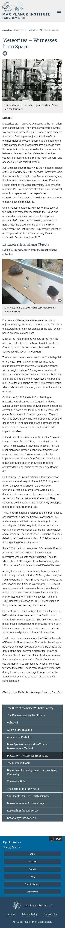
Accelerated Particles (19, 737)
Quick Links (11, 842)
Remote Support (32, 884)
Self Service (32, 892)
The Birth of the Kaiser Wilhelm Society (30, 708)
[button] (60, 98)
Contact (32, 869)
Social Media (12, 847)
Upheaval (12, 722)
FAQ (32, 876)
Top (58, 838)
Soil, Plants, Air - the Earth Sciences (28, 796)
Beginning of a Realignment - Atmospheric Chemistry (32, 772)
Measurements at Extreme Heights (27, 803)
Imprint (11, 914)
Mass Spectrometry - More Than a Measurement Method (27, 746)
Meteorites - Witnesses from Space (27, 755)
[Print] (4, 53)
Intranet (33, 861)
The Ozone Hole (16, 781)
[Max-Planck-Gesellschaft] (18, 905)
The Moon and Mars (18, 763)
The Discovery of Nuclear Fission (26, 715)
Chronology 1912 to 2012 (21, 818)
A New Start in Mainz (19, 729)
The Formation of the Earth (23, 788)
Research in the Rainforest (22, 810)
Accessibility (50, 914)
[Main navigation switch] (59, 11)
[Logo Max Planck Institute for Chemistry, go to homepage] (26, 10)
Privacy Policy (29, 914)
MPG (32, 854)
